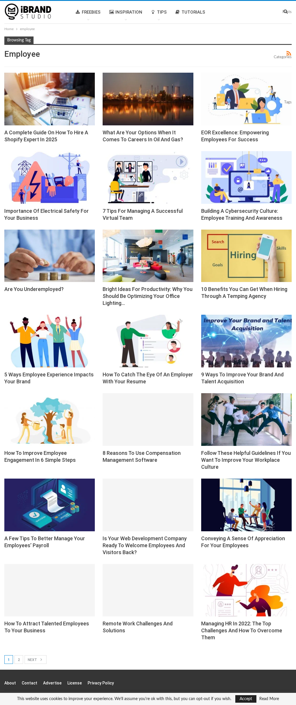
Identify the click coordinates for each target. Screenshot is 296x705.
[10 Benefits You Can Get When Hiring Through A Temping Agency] (246, 256)
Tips (162, 12)
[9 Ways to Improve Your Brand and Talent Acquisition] (246, 341)
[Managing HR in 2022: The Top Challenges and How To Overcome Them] (246, 590)
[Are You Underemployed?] (49, 256)
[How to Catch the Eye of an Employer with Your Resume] (148, 341)
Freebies (91, 12)
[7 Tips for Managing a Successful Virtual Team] (148, 177)
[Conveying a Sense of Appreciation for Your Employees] (246, 505)
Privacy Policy (101, 683)
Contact (29, 683)
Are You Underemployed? (34, 289)
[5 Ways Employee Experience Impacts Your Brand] (49, 341)
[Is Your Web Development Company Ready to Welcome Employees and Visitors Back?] (148, 505)
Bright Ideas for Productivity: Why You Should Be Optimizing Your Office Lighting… (148, 296)
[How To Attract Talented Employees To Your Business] (49, 590)
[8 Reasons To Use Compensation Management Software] (148, 419)
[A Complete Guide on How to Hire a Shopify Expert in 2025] (49, 99)
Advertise (52, 683)
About (10, 683)
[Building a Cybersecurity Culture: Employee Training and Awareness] (246, 177)
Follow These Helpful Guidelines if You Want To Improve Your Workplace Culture (246, 460)
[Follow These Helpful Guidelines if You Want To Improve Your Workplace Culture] (246, 419)
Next (33, 660)
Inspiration (128, 12)
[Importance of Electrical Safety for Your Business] (49, 177)
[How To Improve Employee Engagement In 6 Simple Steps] (49, 419)
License (74, 683)
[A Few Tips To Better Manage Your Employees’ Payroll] (49, 505)
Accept (246, 699)
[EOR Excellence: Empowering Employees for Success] (246, 99)
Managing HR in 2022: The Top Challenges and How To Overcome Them (241, 630)
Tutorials (193, 12)
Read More (269, 699)
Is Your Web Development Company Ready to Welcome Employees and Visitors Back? (145, 545)
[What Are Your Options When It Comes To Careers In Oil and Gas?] (148, 99)
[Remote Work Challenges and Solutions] (148, 590)
